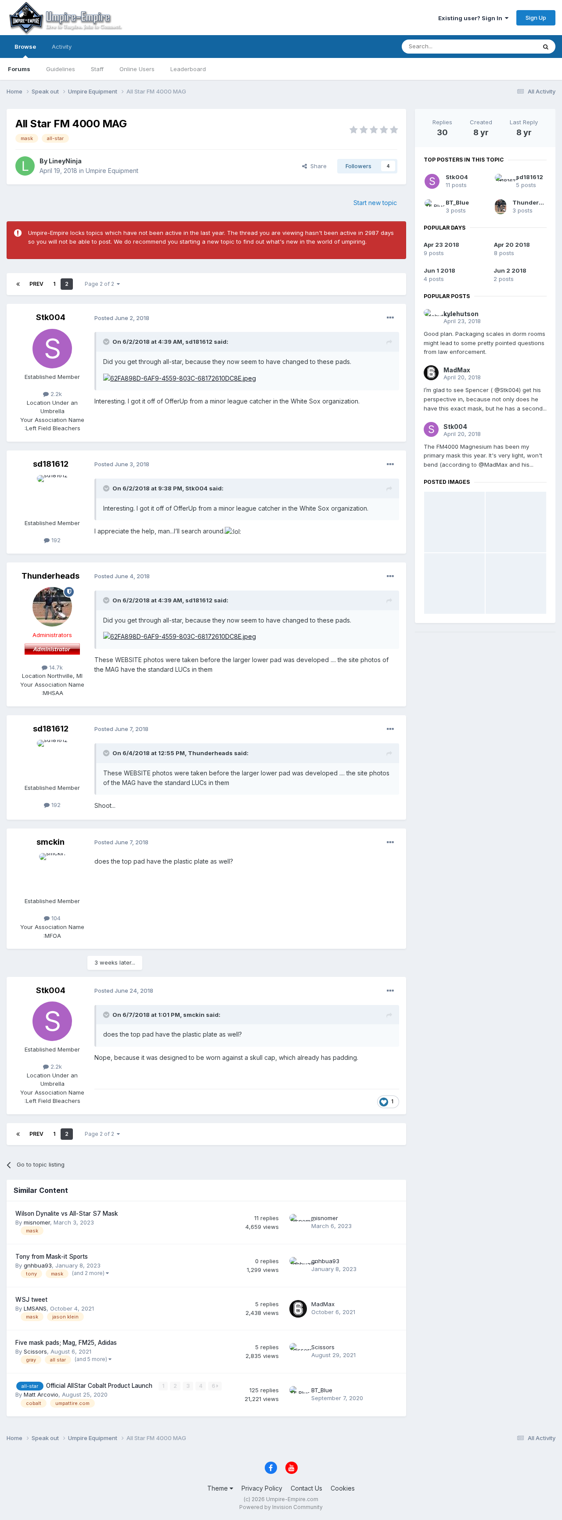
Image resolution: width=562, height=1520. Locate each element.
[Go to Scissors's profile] (298, 1352)
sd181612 (199, 341)
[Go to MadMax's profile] (298, 1309)
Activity (62, 46)
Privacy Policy (261, 1488)
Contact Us (306, 1488)
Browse (25, 46)
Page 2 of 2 (101, 284)
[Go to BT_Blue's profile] (298, 1395)
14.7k (55, 667)
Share (317, 165)
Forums (19, 68)
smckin (50, 841)
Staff (97, 68)
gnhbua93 (38, 1265)
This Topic (510, 46)
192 (55, 540)
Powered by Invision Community (281, 1507)
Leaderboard (188, 68)
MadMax (323, 1303)
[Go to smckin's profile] (52, 873)
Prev (36, 284)
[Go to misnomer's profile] (298, 1223)
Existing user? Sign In (471, 18)
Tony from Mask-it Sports (51, 1256)
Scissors (35, 1351)
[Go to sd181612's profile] (52, 495)
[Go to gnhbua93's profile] (298, 1266)
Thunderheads (50, 575)
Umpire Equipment (112, 170)
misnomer (37, 1222)
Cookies (343, 1488)
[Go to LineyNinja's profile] (25, 166)
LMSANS (35, 1308)
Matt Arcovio (41, 1394)
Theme (218, 1488)
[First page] (18, 284)
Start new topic (375, 202)
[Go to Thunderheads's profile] (52, 607)
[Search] (545, 47)
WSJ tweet (31, 1299)
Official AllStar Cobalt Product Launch (100, 1385)
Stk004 (50, 317)
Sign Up (536, 17)
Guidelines (60, 68)
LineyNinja (65, 161)
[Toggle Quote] (107, 341)
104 (55, 918)
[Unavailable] (179, 378)
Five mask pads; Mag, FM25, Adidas (66, 1342)
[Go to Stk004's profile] (52, 348)
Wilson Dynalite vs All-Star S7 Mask (66, 1213)
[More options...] (390, 318)
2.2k (55, 393)
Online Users (137, 68)
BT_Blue (321, 1390)
